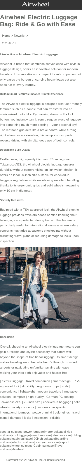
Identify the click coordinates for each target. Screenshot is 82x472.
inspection (41, 417)
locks (27, 417)
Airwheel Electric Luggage (38, 54)
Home (6, 35)
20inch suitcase (44, 438)
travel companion (38, 381)
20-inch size (32, 402)
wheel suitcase (22, 445)
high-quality (36, 396)
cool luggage (21, 435)
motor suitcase (55, 431)
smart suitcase (41, 435)
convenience (8, 391)
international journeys (15, 412)
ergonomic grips (48, 386)
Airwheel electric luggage (45, 164)
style (65, 386)
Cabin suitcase (43, 445)
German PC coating (60, 396)
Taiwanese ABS (10, 402)
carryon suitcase (47, 442)
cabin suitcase (22, 438)
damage (15, 417)
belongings (62, 412)
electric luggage (13, 381)
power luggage (33, 431)
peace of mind (42, 412)
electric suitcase (23, 442)
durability (28, 386)
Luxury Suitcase (47, 463)
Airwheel (18, 449)
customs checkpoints (51, 407)
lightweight (27, 391)
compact (19, 396)
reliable (55, 417)
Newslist (19, 35)
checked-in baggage (57, 402)
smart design (62, 381)
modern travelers (49, 391)
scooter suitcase (11, 431)
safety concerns (23, 407)
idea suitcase (62, 435)
